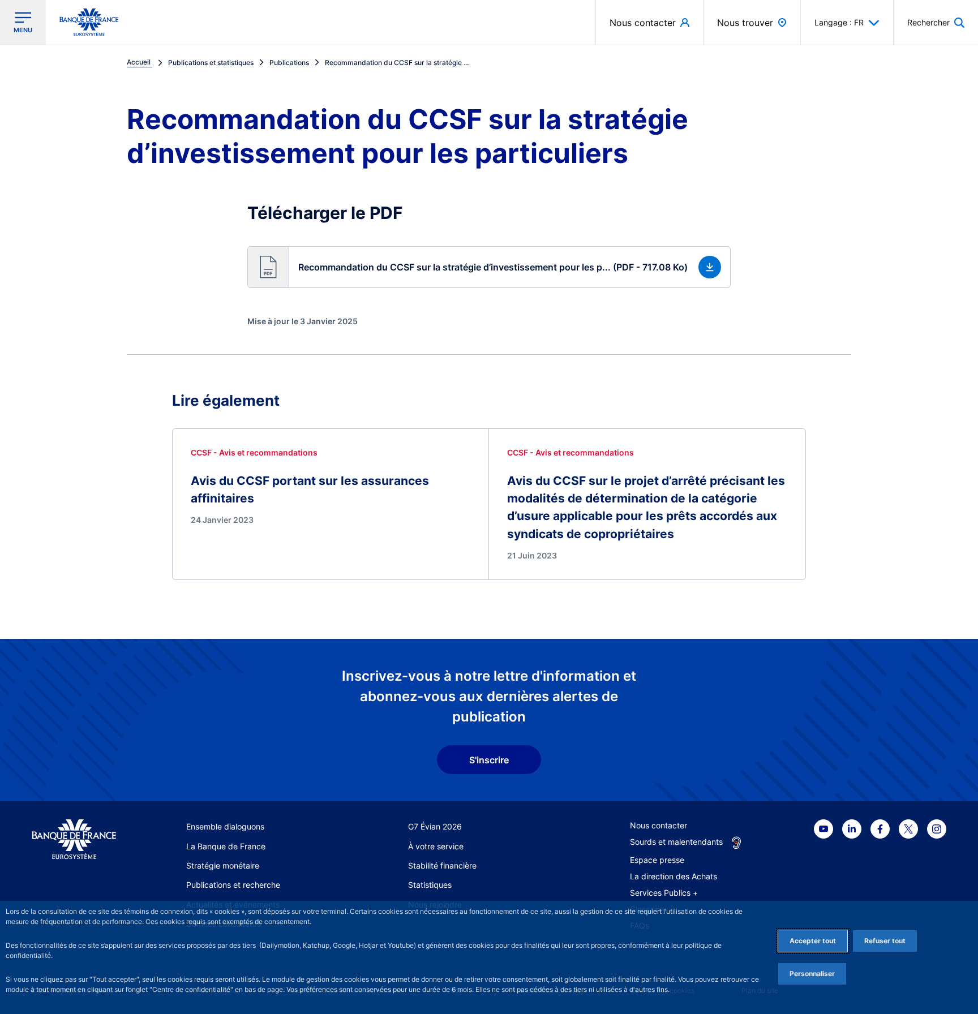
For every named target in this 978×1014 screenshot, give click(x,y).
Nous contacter (658, 825)
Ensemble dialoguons (225, 826)
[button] (936, 22)
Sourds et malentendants (676, 842)
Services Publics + (664, 892)
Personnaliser (812, 973)
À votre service (436, 846)
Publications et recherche (233, 885)
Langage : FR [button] (839, 22)
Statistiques (430, 885)
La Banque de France (225, 846)
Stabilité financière (442, 865)
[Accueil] (74, 839)
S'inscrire (489, 760)
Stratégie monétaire (222, 865)
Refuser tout (885, 940)
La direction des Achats (673, 876)
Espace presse (657, 860)
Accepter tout (813, 940)
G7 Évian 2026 (435, 826)
